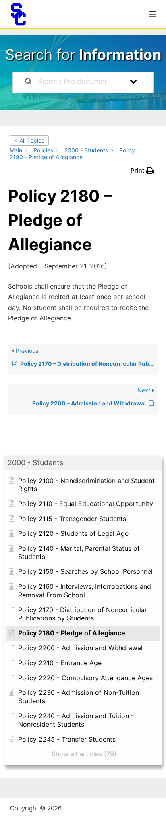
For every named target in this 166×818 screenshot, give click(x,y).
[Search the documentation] (28, 82)
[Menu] (152, 14)
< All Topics (29, 140)
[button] (83, 463)
